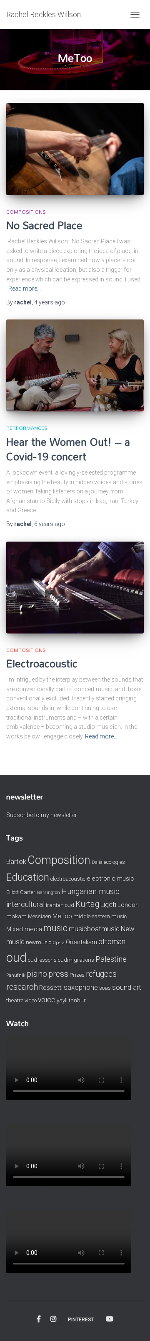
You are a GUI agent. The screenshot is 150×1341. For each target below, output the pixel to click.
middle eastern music (100, 916)
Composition (59, 860)
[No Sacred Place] (75, 149)
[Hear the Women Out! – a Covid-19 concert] (75, 365)
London (128, 905)
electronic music (110, 878)
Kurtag (87, 904)
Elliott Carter (20, 892)
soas (105, 988)
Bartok (16, 862)
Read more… (24, 288)
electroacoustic (67, 879)
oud (16, 957)
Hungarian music (90, 891)
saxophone (81, 987)
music (55, 928)
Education (27, 877)
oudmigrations (76, 960)
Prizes (77, 975)
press (58, 974)
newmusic (38, 942)
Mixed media (24, 929)
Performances (27, 428)
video (31, 1000)
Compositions (26, 212)
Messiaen (39, 916)
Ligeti (108, 905)
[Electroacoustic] (75, 587)
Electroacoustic (42, 663)
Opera (58, 942)
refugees (101, 974)
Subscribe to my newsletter (41, 815)
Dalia (97, 862)
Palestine (111, 959)
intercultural (25, 904)
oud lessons (42, 960)
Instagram (53, 1319)
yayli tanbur (71, 1000)
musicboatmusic (94, 929)
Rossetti (50, 987)
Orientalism (81, 942)
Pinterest (81, 1320)
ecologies (114, 862)
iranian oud (60, 905)
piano (37, 974)
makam (16, 916)
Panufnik (15, 975)
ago (49, 302)
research (22, 987)
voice (46, 1000)
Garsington (48, 892)
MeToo (62, 916)
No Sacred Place (44, 225)
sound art (126, 987)
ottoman (111, 941)
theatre (14, 1000)
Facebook (38, 1319)
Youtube (110, 1319)
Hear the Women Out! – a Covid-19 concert (68, 449)
